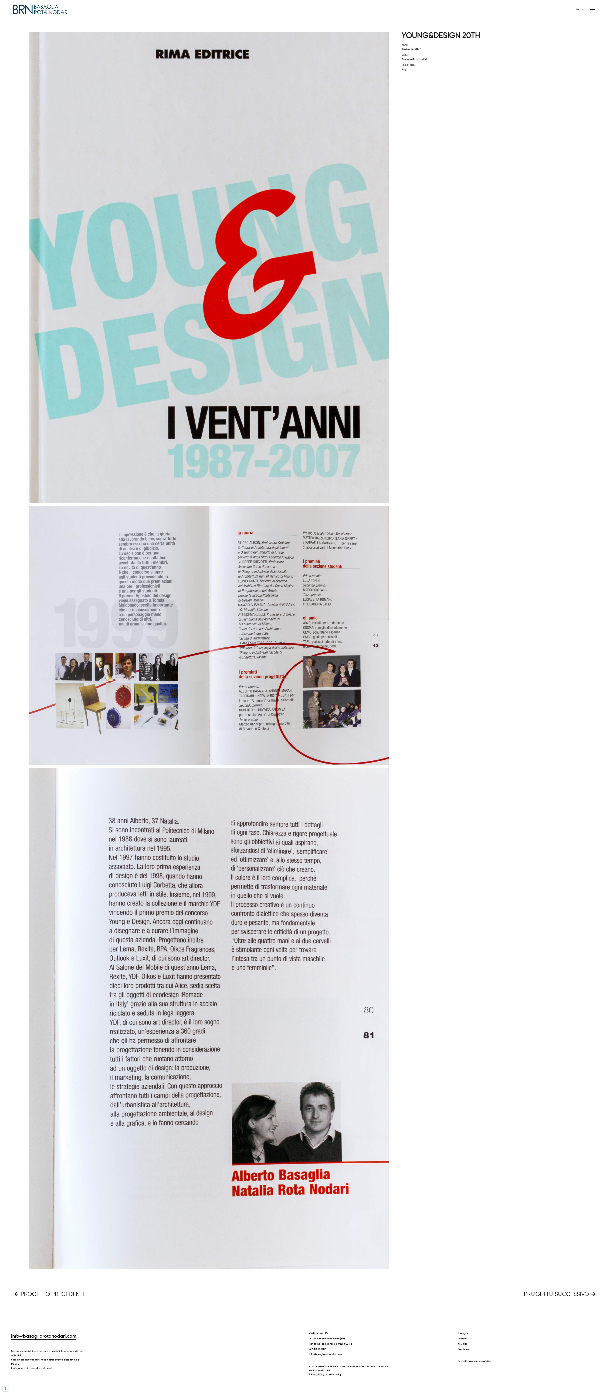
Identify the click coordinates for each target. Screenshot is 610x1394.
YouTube (463, 1344)
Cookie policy (333, 1374)
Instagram (463, 1333)
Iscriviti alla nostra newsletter (474, 1361)
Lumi (327, 1370)
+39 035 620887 (317, 1349)
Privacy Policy (316, 1374)
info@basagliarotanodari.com (43, 1336)
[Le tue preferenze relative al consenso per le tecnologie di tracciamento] (6, 1388)
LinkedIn (462, 1338)
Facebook (463, 1349)
